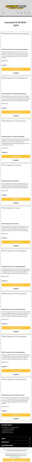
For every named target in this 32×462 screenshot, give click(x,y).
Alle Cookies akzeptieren (21, 460)
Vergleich (16, 73)
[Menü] (3, 12)
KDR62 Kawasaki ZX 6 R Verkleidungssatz (13, 309)
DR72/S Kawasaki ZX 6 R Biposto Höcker (13, 395)
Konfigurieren (8, 460)
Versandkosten (26, 449)
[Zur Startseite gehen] (16, 6)
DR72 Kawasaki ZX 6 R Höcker (10, 223)
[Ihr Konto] (25, 12)
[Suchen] (18, 12)
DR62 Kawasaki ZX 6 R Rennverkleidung (13, 136)
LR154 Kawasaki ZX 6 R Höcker (10, 181)
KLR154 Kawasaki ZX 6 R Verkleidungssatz (13, 266)
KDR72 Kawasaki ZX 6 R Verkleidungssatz (13, 352)
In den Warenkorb (16, 69)
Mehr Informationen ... (16, 457)
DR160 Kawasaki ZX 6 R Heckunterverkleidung (15, 49)
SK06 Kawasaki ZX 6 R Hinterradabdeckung (14, 93)
